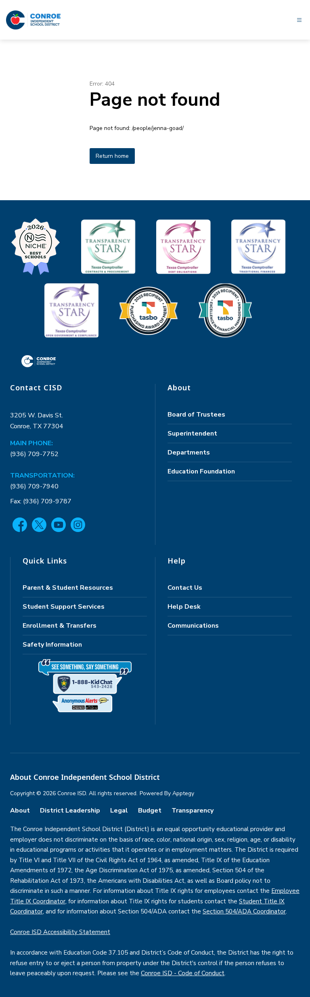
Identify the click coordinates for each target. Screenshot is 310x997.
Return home (112, 156)
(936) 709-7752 (34, 454)
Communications (193, 625)
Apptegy (183, 793)
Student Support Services (64, 606)
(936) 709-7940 (34, 486)
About (20, 810)
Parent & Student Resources (68, 587)
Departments (189, 452)
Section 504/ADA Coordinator (244, 911)
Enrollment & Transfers (59, 625)
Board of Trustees (196, 414)
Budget (149, 810)
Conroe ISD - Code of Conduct (182, 973)
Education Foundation (201, 471)
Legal (119, 810)
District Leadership (70, 810)
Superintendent (192, 433)
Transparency (193, 810)
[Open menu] (299, 20)
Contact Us (185, 587)
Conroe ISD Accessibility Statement (60, 932)
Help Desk (184, 606)
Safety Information (52, 644)
